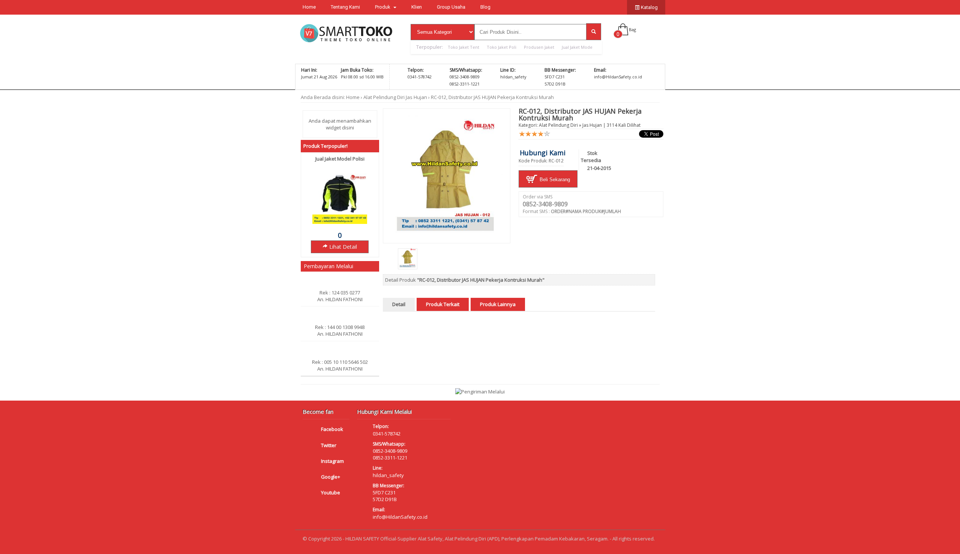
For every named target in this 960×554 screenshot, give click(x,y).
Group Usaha (451, 7)
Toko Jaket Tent (463, 47)
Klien (416, 7)
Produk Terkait (442, 304)
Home (309, 7)
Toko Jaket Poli (501, 47)
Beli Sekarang (554, 179)
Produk (383, 7)
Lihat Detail (342, 246)
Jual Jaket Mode (577, 47)
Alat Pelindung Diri (384, 97)
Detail (398, 304)
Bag (632, 29)
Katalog (649, 7)
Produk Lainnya (498, 304)
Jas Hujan (416, 97)
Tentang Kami (345, 7)
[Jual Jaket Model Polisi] (339, 222)
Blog (485, 7)
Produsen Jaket (539, 47)
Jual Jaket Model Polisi (339, 158)
